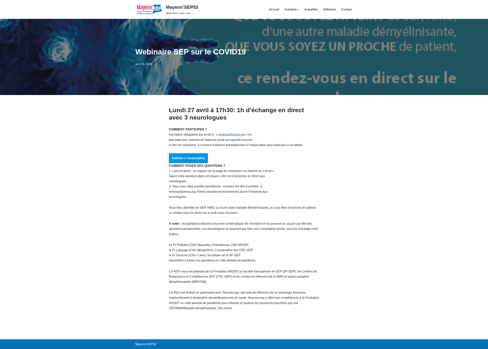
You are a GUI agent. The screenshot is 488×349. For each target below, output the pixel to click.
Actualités (311, 9)
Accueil (274, 9)
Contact (346, 9)
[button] (298, 9)
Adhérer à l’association (188, 158)
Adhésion (329, 9)
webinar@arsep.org (231, 134)
